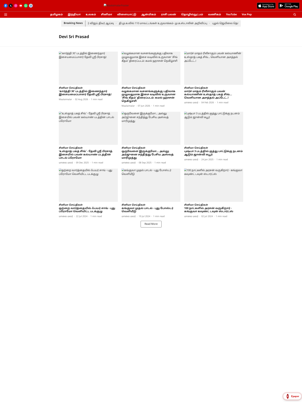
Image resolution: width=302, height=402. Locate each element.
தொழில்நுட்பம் (192, 14)
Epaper (295, 396)
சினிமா (106, 14)
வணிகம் (214, 14)
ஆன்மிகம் (148, 14)
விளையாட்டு (126, 14)
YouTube (231, 14)
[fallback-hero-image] (88, 68)
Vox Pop (247, 14)
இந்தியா (74, 14)
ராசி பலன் (168, 14)
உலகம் (91, 14)
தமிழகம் (56, 14)
